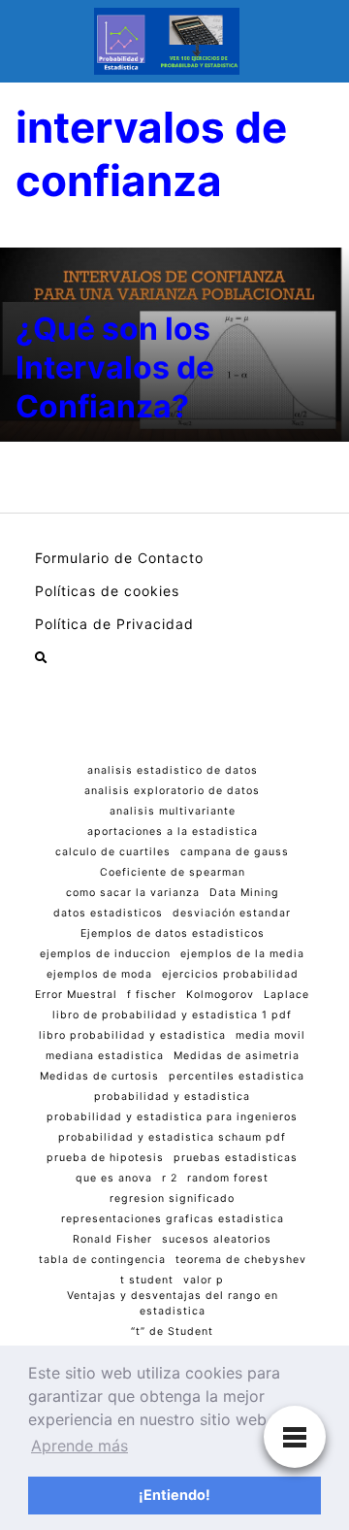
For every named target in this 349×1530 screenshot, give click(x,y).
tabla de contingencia (102, 1259)
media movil (270, 1035)
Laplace (286, 994)
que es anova (114, 1178)
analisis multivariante (173, 811)
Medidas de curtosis (99, 1076)
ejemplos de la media (242, 954)
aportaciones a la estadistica (172, 831)
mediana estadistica (105, 1055)
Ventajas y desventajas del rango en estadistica (172, 1303)
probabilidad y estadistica (172, 1096)
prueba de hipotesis (105, 1157)
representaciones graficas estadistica (172, 1219)
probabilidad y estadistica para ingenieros (172, 1117)
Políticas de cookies (107, 590)
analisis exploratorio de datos (172, 790)
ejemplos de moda (99, 974)
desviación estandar (232, 913)
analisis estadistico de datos (172, 770)
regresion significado (172, 1198)
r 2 (169, 1178)
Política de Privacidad (114, 623)
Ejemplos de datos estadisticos (172, 933)
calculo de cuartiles (113, 852)
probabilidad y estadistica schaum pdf (172, 1137)
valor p (203, 1280)
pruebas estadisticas (236, 1157)
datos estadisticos (108, 913)
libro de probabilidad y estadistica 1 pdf (172, 1015)
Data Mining (244, 892)
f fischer (151, 994)
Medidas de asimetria (237, 1055)
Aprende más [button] (79, 1445)
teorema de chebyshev (240, 1259)
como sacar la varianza (133, 892)
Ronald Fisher (112, 1239)
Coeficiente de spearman (172, 872)
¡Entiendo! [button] (174, 1494)
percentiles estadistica (236, 1076)
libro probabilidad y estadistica (132, 1035)
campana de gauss (234, 852)
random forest (228, 1178)
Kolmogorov (220, 994)
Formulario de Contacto (119, 557)
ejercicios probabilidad (230, 974)
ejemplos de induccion (105, 954)
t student (147, 1280)
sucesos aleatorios (216, 1239)
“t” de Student (172, 1331)
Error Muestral (76, 994)
